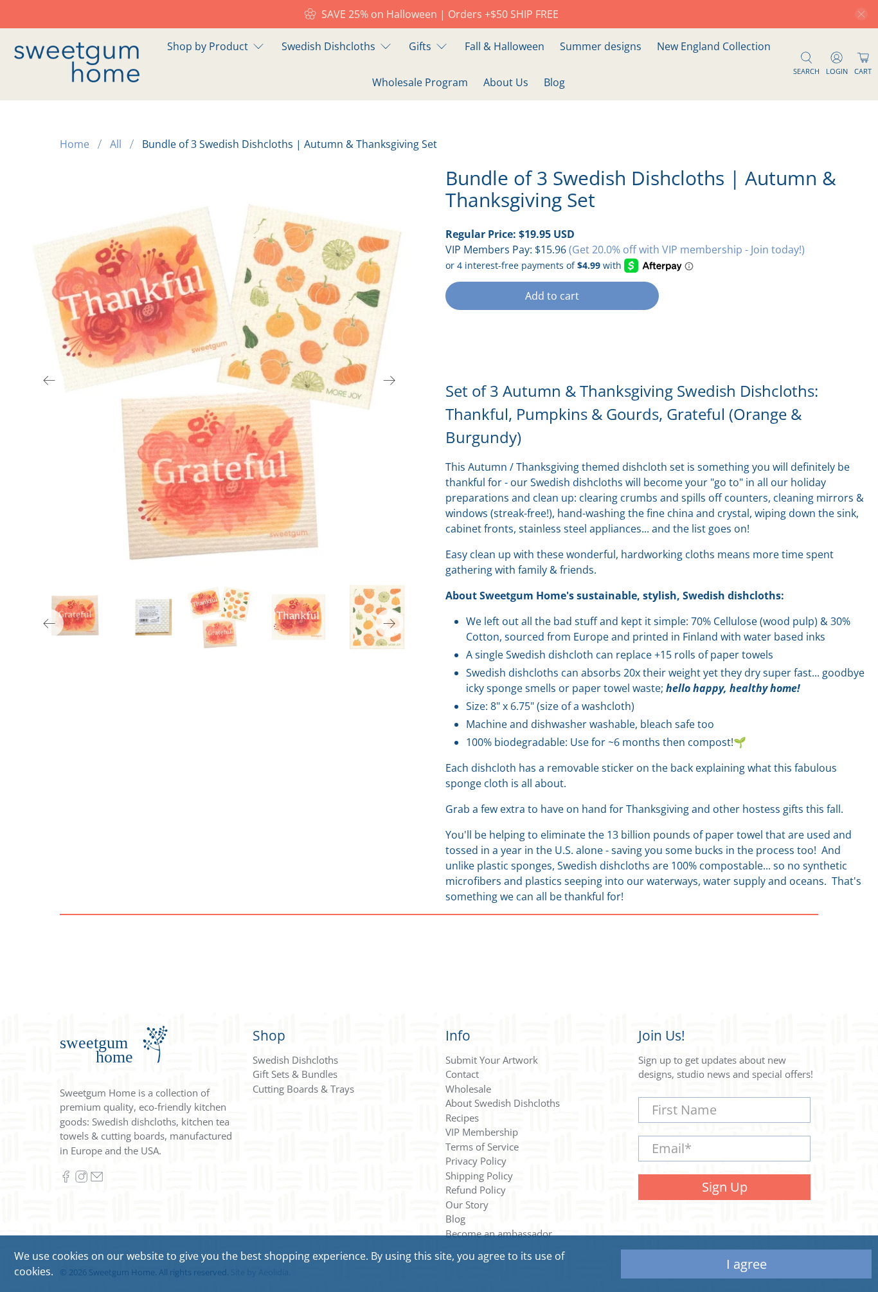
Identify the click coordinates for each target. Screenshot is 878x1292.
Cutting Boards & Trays (303, 1088)
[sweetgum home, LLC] (76, 78)
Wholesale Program (420, 82)
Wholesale (468, 1088)
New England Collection (714, 46)
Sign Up (725, 1187)
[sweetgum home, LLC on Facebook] (66, 1178)
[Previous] (49, 381)
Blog (554, 82)
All (115, 144)
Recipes (462, 1117)
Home (74, 144)
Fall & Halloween (504, 46)
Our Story (466, 1204)
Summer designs (600, 46)
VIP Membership (481, 1131)
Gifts (420, 46)
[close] (861, 14)
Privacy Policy (475, 1160)
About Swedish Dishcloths (502, 1102)
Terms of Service (482, 1146)
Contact (462, 1074)
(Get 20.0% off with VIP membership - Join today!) (687, 249)
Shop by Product (207, 46)
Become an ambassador (498, 1233)
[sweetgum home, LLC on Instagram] (81, 1178)
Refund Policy (475, 1189)
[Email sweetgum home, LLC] (97, 1178)
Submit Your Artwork (491, 1059)
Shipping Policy (479, 1175)
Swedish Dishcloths (328, 46)
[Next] (389, 381)
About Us (505, 82)
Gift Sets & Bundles (295, 1074)
